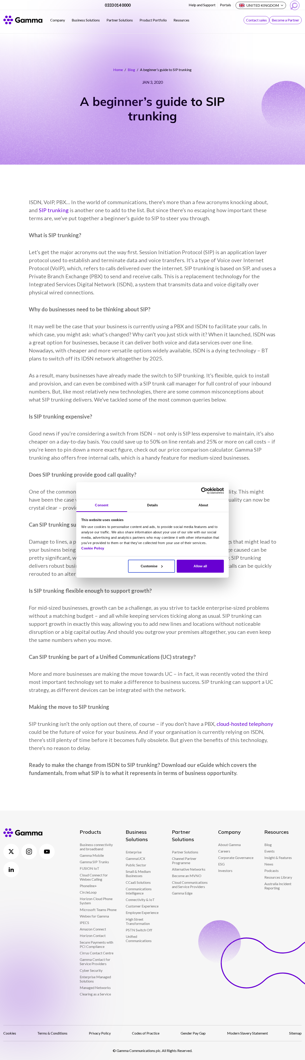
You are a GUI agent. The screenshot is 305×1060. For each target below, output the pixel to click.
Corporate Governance (235, 857)
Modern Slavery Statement (247, 1033)
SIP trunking (54, 210)
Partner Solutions (120, 20)
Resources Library (278, 877)
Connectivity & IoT (140, 899)
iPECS (84, 922)
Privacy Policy (100, 1033)
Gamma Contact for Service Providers (95, 961)
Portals (225, 5)
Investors (225, 870)
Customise (149, 566)
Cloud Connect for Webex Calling (94, 877)
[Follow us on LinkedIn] (11, 869)
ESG (221, 864)
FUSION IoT (89, 868)
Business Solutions (86, 20)
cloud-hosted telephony (245, 724)
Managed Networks (95, 987)
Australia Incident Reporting (277, 886)
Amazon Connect (93, 929)
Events (269, 851)
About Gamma (229, 844)
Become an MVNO (186, 876)
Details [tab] (152, 505)
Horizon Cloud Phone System (96, 901)
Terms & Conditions (52, 1033)
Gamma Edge (182, 893)
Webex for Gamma (94, 916)
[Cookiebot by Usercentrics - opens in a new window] (204, 490)
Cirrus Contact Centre (96, 953)
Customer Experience (142, 906)
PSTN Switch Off (139, 930)
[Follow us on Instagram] (29, 851)
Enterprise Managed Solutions (95, 979)
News (268, 864)
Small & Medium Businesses (138, 873)
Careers (224, 851)
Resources (181, 20)
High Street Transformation (138, 921)
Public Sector (136, 865)
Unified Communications (139, 938)
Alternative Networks (188, 869)
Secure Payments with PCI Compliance (96, 944)
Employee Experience (142, 912)
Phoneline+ (88, 886)
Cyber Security (91, 970)
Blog (131, 69)
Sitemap (295, 1033)
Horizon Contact (93, 935)
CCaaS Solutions (138, 882)
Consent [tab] (101, 505)
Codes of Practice (145, 1033)
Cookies (9, 1033)
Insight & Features (278, 857)
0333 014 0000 (118, 5)
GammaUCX (135, 858)
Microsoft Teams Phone (98, 909)
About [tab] (203, 505)
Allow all (200, 566)
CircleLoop (88, 892)
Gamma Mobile (92, 855)
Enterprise (134, 852)
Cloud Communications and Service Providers (190, 884)
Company (57, 20)
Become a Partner (285, 20)
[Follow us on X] (11, 851)
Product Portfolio (153, 20)
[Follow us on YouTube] (47, 851)
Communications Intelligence (139, 891)
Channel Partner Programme (184, 860)
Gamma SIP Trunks (94, 862)
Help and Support (202, 5)
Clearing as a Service (95, 994)
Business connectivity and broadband (96, 846)
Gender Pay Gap (193, 1033)
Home (118, 69)
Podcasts (271, 870)
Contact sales (256, 20)
